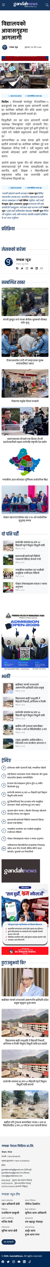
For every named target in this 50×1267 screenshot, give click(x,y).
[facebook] (17, 268)
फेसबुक (5, 204)
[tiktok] (29, 1262)
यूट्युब (25, 204)
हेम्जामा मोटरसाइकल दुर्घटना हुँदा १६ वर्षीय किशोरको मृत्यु (25, 785)
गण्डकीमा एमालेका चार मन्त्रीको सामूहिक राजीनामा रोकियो (29, 571)
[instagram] (27, 268)
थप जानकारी (8, 1242)
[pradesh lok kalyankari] (25, 919)
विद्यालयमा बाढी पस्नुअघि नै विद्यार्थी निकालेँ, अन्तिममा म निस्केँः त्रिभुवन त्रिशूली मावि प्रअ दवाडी (30, 701)
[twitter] (22, 268)
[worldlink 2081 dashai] (25, 96)
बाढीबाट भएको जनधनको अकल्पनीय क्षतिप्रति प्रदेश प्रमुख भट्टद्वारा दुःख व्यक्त (29, 688)
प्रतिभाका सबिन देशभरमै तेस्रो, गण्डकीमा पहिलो (26, 768)
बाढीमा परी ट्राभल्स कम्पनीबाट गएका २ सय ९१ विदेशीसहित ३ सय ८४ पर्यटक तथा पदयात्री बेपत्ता (31, 729)
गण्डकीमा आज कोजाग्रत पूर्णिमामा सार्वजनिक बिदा (25, 480)
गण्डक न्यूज (23, 260)
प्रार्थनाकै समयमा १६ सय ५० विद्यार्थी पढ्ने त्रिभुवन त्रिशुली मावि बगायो (30, 545)
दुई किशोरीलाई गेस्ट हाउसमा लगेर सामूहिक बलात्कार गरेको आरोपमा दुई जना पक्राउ (25, 803)
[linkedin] (37, 268)
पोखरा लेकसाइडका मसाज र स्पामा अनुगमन (31, 585)
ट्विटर (11, 204)
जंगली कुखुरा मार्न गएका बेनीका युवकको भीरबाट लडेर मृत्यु (25, 321)
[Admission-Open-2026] (25, 641)
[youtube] (32, 268)
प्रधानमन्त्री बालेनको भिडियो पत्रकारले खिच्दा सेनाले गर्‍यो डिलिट (28, 559)
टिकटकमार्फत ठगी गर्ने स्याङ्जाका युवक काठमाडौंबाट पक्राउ (25, 362)
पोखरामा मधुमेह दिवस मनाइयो (25, 401)
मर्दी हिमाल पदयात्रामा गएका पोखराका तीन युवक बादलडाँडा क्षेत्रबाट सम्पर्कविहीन (27, 775)
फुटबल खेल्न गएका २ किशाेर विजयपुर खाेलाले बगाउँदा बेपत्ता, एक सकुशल (26, 812)
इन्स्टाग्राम (18, 204)
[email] (41, 268)
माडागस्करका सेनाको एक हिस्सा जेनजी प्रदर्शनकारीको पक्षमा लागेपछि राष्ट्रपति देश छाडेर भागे (25, 442)
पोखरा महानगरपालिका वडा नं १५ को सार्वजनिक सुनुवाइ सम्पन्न (25, 519)
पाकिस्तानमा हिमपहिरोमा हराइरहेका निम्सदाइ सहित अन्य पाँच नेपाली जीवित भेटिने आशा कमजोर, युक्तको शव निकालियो (26, 848)
